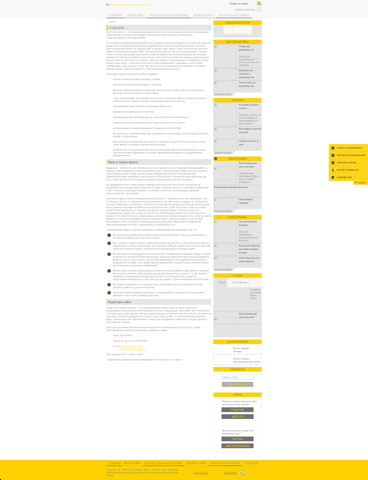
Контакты (200, 473)
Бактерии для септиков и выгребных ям (246, 74)
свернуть (362, 182)
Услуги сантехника (234, 15)
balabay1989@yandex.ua (133, 349)
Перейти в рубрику (223, 94)
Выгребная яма (237, 446)
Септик (237, 439)
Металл (237, 417)
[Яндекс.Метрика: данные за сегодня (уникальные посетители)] (252, 473)
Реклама (230, 473)
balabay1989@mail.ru (132, 346)
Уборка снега (203, 15)
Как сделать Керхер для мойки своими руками (249, 249)
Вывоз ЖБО (135, 15)
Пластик (237, 410)
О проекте (251, 463)
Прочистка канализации (169, 15)
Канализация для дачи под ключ (231, 187)
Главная (115, 15)
